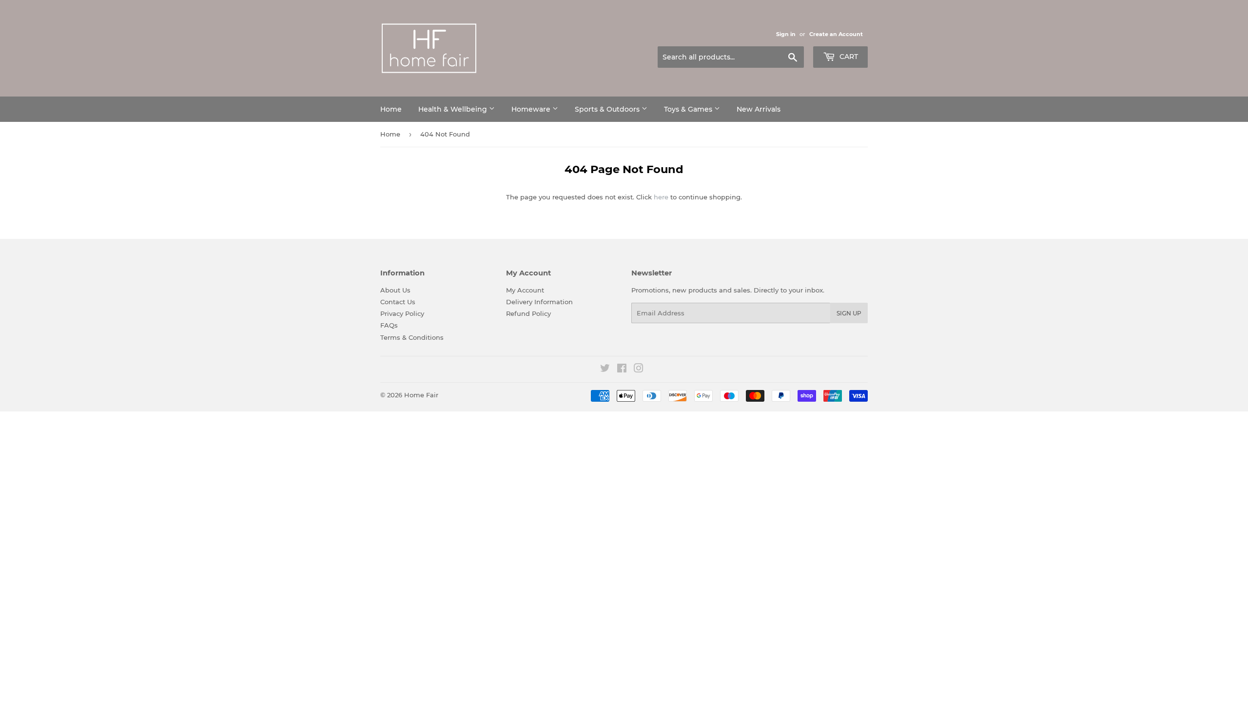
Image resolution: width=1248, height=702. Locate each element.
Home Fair (421, 395)
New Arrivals (758, 109)
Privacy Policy (402, 313)
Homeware (531, 109)
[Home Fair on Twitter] (605, 369)
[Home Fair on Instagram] (639, 369)
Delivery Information (539, 302)
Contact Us (397, 302)
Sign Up (849, 313)
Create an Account (836, 34)
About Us (395, 290)
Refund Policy (528, 313)
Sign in (786, 34)
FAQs (389, 325)
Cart (848, 56)
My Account (525, 290)
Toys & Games (689, 109)
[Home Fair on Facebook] (622, 369)
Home (391, 109)
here (661, 197)
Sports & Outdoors (608, 109)
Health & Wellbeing (453, 109)
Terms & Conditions (412, 337)
